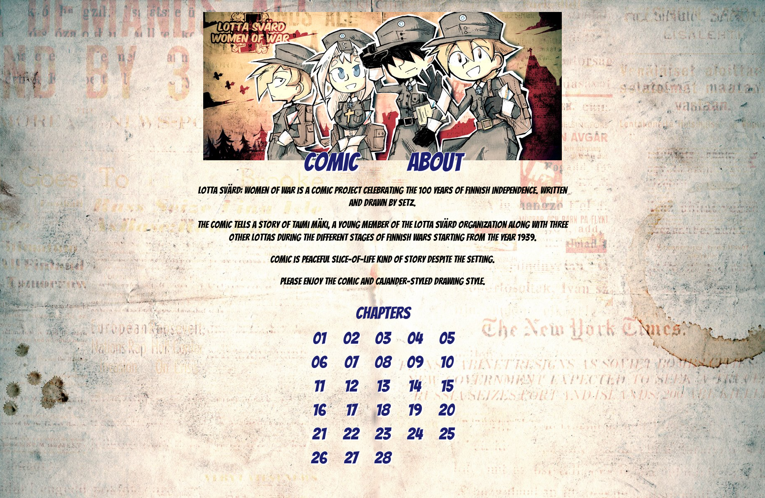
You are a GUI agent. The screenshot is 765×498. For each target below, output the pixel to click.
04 (414, 338)
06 (319, 362)
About (434, 162)
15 (446, 386)
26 (319, 458)
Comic (331, 162)
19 (414, 410)
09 (414, 362)
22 (351, 434)
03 (382, 338)
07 (350, 362)
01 (319, 338)
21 (319, 434)
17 (350, 410)
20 (446, 410)
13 (382, 386)
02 (351, 338)
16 (319, 410)
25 (446, 434)
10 (446, 362)
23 (382, 434)
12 (350, 386)
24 (414, 434)
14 (414, 386)
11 (319, 386)
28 (382, 458)
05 (446, 338)
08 (382, 362)
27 (350, 458)
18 (383, 410)
